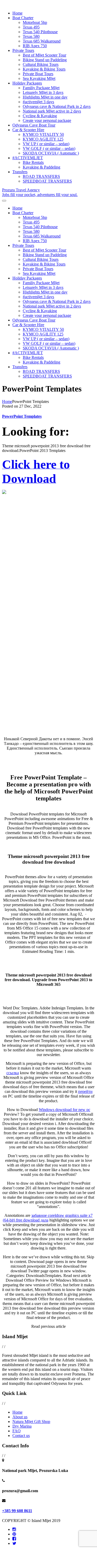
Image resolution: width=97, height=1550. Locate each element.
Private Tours (23, 50)
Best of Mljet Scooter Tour (44, 55)
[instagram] (14, 1529)
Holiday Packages (27, 83)
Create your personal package (47, 120)
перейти (85, 1091)
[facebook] (14, 1539)
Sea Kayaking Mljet (39, 78)
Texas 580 (31, 36)
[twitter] (14, 1543)
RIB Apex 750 (35, 46)
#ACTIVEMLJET (27, 158)
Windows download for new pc (64, 1109)
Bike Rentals (33, 162)
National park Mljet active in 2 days (52, 111)
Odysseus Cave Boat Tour (33, 125)
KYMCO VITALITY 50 (43, 134)
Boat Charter (22, 18)
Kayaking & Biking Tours (44, 69)
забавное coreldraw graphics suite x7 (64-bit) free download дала (48, 1217)
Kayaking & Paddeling (41, 167)
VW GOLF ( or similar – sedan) (49, 148)
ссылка (12, 1073)
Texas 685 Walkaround (42, 41)
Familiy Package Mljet (41, 88)
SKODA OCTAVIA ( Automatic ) (51, 153)
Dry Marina (22, 1426)
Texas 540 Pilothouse (40, 32)
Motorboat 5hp (35, 22)
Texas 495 (31, 27)
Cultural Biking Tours (40, 64)
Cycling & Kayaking (40, 116)
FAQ (16, 1431)
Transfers (19, 172)
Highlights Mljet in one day (45, 97)
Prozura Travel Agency (40, 192)
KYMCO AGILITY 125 (43, 139)
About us (19, 1417)
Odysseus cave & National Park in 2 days (57, 106)
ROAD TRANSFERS (41, 176)
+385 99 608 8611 (17, 1511)
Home (17, 13)
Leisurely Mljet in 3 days (43, 92)
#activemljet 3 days (38, 102)
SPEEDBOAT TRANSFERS (47, 181)
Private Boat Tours (38, 74)
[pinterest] (14, 1534)
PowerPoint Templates (22, 416)
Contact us (21, 1435)
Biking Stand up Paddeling (45, 60)
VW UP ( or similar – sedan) (46, 144)
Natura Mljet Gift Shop (31, 1421)
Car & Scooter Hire (28, 130)
